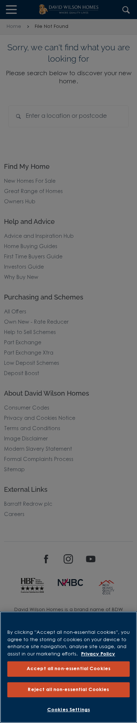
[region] (68, 667)
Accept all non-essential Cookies (68, 668)
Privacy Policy (98, 654)
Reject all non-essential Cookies (68, 689)
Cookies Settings (68, 710)
